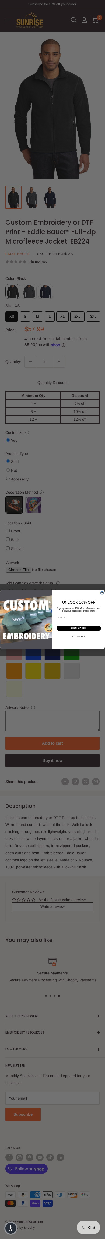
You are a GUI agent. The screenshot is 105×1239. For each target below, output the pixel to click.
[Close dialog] (102, 592)
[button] (10, 1228)
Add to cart (52, 743)
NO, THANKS (78, 636)
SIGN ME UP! (79, 628)
